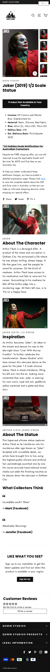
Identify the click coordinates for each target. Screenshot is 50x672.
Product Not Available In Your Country (25, 104)
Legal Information (18, 642)
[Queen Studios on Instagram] (40, 652)
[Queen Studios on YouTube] (46, 652)
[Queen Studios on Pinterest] (35, 652)
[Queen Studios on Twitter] (29, 652)
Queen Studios (14, 625)
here (43, 178)
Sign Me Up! (25, 579)
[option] (20, 53)
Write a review (25, 611)
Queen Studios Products (23, 634)
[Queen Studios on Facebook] (24, 652)
